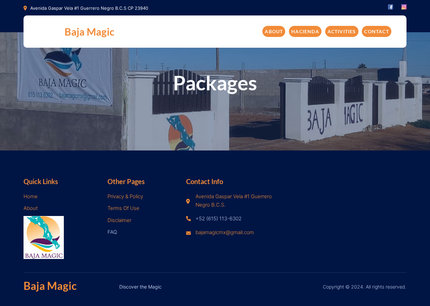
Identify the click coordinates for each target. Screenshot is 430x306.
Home (31, 196)
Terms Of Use (123, 208)
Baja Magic (89, 32)
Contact (376, 31)
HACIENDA (305, 31)
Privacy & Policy (125, 196)
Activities (342, 31)
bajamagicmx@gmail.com (225, 232)
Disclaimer (119, 220)
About (274, 31)
